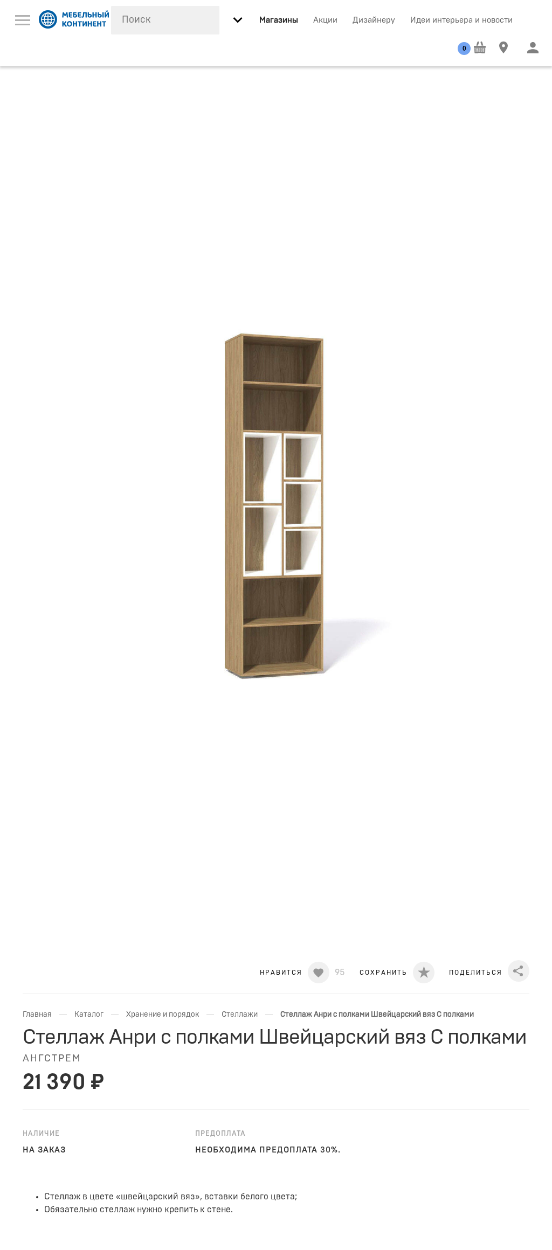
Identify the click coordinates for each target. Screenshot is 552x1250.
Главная (37, 1014)
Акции (325, 20)
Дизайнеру (374, 20)
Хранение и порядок (162, 1014)
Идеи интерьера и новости (461, 20)
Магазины (278, 20)
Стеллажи (240, 1014)
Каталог (89, 1014)
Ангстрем (52, 1059)
